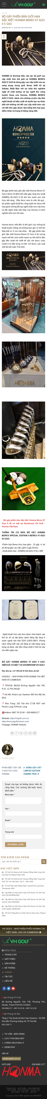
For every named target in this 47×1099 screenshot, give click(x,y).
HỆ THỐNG (10, 968)
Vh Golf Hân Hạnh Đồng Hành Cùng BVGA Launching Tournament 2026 (23, 887)
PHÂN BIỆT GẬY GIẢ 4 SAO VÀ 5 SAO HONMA (11, 771)
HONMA (8, 972)
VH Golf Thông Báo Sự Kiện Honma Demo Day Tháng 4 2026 (24, 914)
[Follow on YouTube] (13, 988)
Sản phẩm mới (34, 1088)
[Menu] (4, 4)
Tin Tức (25, 1092)
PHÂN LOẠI (35, 1090)
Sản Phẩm (11, 1090)
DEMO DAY (10, 1047)
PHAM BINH (28, 27)
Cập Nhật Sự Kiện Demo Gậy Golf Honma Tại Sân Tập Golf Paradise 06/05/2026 (23, 907)
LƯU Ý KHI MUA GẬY (14, 1038)
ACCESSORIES (23, 1090)
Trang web (9, 832)
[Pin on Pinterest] (30, 733)
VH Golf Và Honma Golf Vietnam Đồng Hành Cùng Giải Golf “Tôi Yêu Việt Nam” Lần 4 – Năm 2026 (23, 880)
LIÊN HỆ (8, 981)
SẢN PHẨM (10, 963)
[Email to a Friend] (26, 733)
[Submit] (43, 861)
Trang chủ (11, 1088)
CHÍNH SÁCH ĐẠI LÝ (14, 1043)
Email (8, 820)
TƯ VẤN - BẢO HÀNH (15, 1034)
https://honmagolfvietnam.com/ (15, 721)
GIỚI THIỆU (10, 959)
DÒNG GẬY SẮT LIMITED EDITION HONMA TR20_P (32, 771)
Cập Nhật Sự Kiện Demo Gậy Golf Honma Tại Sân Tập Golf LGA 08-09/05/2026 (23, 894)
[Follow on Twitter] (9, 988)
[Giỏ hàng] (43, 4)
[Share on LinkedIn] (35, 733)
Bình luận (9, 795)
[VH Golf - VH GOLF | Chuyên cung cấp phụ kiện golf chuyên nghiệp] (23, 4)
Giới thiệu (22, 1088)
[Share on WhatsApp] (12, 733)
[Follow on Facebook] (4, 988)
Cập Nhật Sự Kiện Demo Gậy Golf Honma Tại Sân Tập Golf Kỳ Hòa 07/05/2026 (23, 900)
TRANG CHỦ (11, 955)
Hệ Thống (15, 1092)
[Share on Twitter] (21, 733)
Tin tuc (4, 13)
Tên (7, 809)
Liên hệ (33, 1092)
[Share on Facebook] (17, 733)
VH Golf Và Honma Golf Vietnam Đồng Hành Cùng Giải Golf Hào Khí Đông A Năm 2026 (23, 873)
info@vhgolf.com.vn (11, 1059)
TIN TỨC (9, 977)
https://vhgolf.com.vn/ (19, 718)
